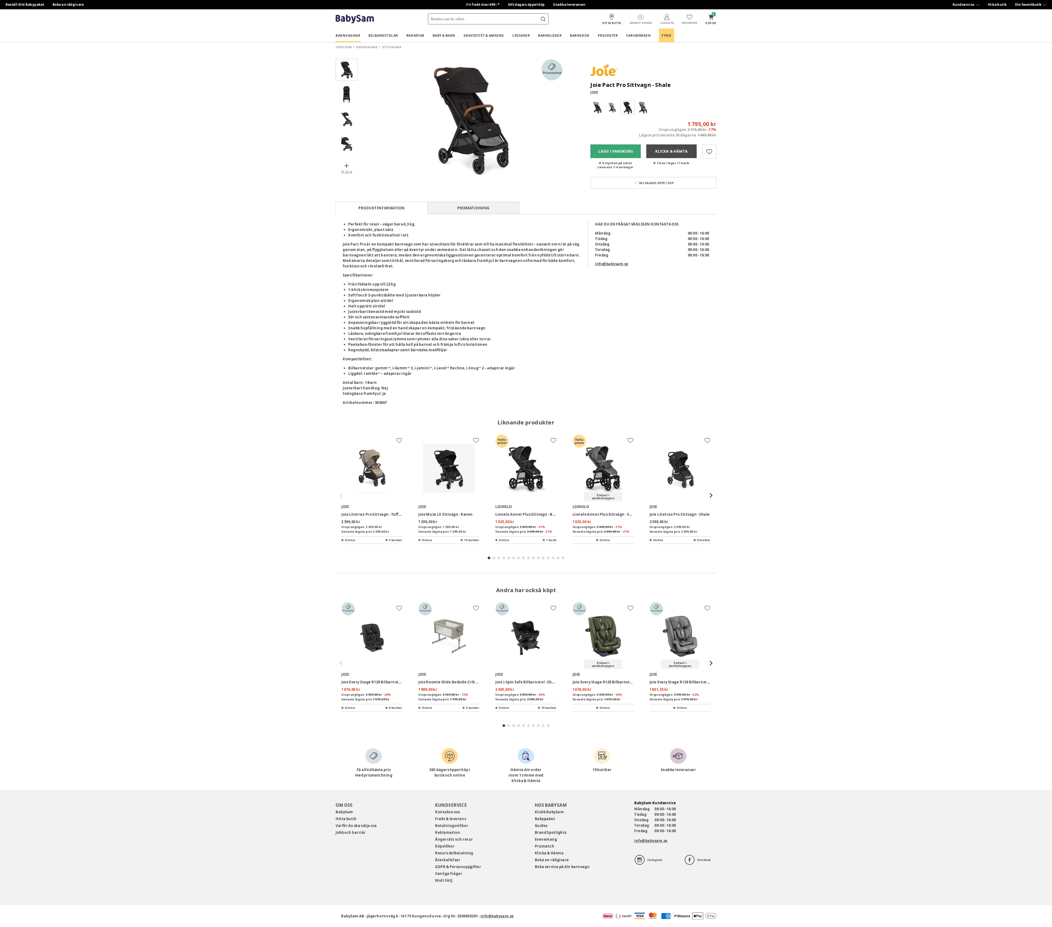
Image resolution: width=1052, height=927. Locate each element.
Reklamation (447, 832)
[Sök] (543, 19)
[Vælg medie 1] (347, 70)
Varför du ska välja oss (356, 825)
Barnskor (579, 35)
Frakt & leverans (450, 818)
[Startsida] (355, 19)
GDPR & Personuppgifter (458, 866)
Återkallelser (447, 859)
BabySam (344, 811)
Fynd (666, 35)
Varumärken (638, 35)
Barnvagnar (348, 35)
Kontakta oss (447, 811)
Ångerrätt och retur (454, 839)
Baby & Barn (444, 35)
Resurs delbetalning (454, 853)
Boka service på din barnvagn (562, 866)
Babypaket (545, 818)
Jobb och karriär (351, 832)
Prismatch (544, 846)
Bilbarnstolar (383, 35)
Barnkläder (550, 35)
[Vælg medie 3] (347, 119)
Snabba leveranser (569, 4)
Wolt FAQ (443, 880)
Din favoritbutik (1028, 4)
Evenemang (546, 839)
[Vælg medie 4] (347, 144)
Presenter (608, 35)
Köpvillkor (444, 846)
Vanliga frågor (448, 873)
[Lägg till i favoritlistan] (709, 151)
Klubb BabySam (549, 811)
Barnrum (415, 35)
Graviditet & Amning (484, 35)
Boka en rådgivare (68, 4)
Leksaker (521, 35)
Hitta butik (997, 4)
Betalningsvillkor (451, 825)
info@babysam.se (611, 263)
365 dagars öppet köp (526, 4)
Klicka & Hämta (549, 853)
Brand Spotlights (551, 832)
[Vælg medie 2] (347, 94)
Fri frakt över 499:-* (483, 4)
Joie (594, 92)
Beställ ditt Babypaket (24, 4)
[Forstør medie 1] (471, 119)
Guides (541, 825)
